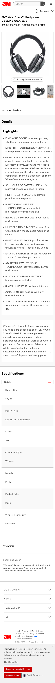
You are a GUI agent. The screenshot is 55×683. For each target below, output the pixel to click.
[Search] (42, 4)
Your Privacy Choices (24, 636)
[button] (33, 675)
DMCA (18, 634)
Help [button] (7, 617)
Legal (17, 631)
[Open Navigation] (51, 4)
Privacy (25, 631)
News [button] (7, 599)
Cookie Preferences (23, 639)
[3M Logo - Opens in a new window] (6, 4)
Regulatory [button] (12, 608)
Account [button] (44, 11)
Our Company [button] (13, 590)
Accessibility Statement (33, 634)
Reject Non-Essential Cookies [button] (18, 669)
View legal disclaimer (12, 110)
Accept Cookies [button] (12, 675)
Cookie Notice (11, 662)
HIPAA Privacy (36, 631)
